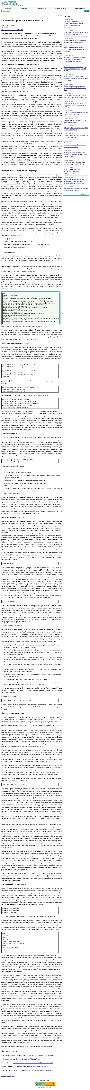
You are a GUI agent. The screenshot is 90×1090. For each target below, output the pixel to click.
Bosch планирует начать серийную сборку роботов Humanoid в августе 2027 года (75, 105)
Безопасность (41, 8)
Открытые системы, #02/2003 (12, 30)
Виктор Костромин (8, 25)
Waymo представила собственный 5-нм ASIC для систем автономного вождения (75, 49)
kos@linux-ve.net (23, 1046)
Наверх (48, 1080)
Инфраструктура (60, 8)
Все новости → (84, 194)
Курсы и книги (80, 8)
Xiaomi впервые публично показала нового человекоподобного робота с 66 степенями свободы (75, 145)
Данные (8, 8)
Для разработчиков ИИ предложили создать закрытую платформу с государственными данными (75, 59)
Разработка (23, 8)
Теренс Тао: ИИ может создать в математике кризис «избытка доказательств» (74, 171)
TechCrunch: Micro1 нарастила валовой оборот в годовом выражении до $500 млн (76, 78)
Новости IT (67, 16)
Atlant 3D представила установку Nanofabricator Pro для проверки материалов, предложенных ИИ (74, 181)
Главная (42, 1080)
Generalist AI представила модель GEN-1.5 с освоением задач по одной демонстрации (75, 154)
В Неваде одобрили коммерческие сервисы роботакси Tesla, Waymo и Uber (75, 88)
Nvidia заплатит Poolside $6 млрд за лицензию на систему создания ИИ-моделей (75, 69)
